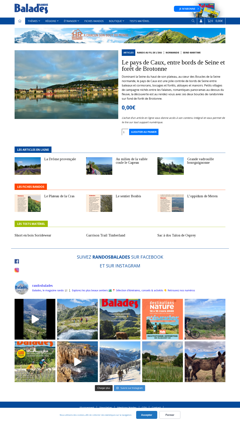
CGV (144, 407)
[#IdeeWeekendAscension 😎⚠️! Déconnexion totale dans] (77, 319)
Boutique (115, 21)
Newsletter (105, 407)
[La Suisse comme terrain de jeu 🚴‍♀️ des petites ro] (120, 319)
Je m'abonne (187, 8)
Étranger (70, 21)
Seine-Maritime (192, 52)
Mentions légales (127, 407)
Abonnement (86, 407)
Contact (156, 407)
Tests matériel (139, 21)
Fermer (170, 414)
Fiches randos (94, 21)
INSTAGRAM (127, 266)
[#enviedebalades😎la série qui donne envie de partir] (35, 361)
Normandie (172, 52)
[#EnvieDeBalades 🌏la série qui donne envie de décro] (205, 361)
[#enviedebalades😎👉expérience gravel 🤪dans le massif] (205, 319)
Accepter (146, 414)
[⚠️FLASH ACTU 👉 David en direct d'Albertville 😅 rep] (35, 319)
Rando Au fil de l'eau (149, 52)
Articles (129, 52)
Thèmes (33, 21)
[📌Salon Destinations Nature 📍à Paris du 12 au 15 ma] (162, 319)
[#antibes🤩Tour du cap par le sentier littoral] (77, 361)
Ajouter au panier (144, 132)
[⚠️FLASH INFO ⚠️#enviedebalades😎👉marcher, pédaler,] (120, 361)
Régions (50, 21)
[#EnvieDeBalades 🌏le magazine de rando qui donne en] (162, 361)
